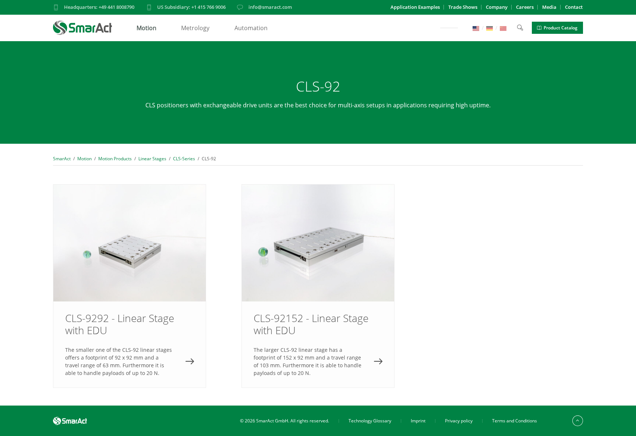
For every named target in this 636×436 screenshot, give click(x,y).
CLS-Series (184, 159)
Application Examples (415, 7)
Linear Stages (152, 159)
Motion (146, 28)
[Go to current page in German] (489, 27)
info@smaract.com (270, 7)
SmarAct (62, 159)
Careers (525, 7)
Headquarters (99, 7)
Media (549, 7)
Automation (251, 28)
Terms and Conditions (514, 421)
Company (497, 7)
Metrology (195, 28)
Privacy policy (459, 421)
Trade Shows (462, 7)
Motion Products (115, 159)
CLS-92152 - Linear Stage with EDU (318, 286)
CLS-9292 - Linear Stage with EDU (129, 286)
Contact (574, 7)
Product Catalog (560, 28)
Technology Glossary (370, 421)
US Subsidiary (191, 7)
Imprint (418, 421)
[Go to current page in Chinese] (503, 27)
